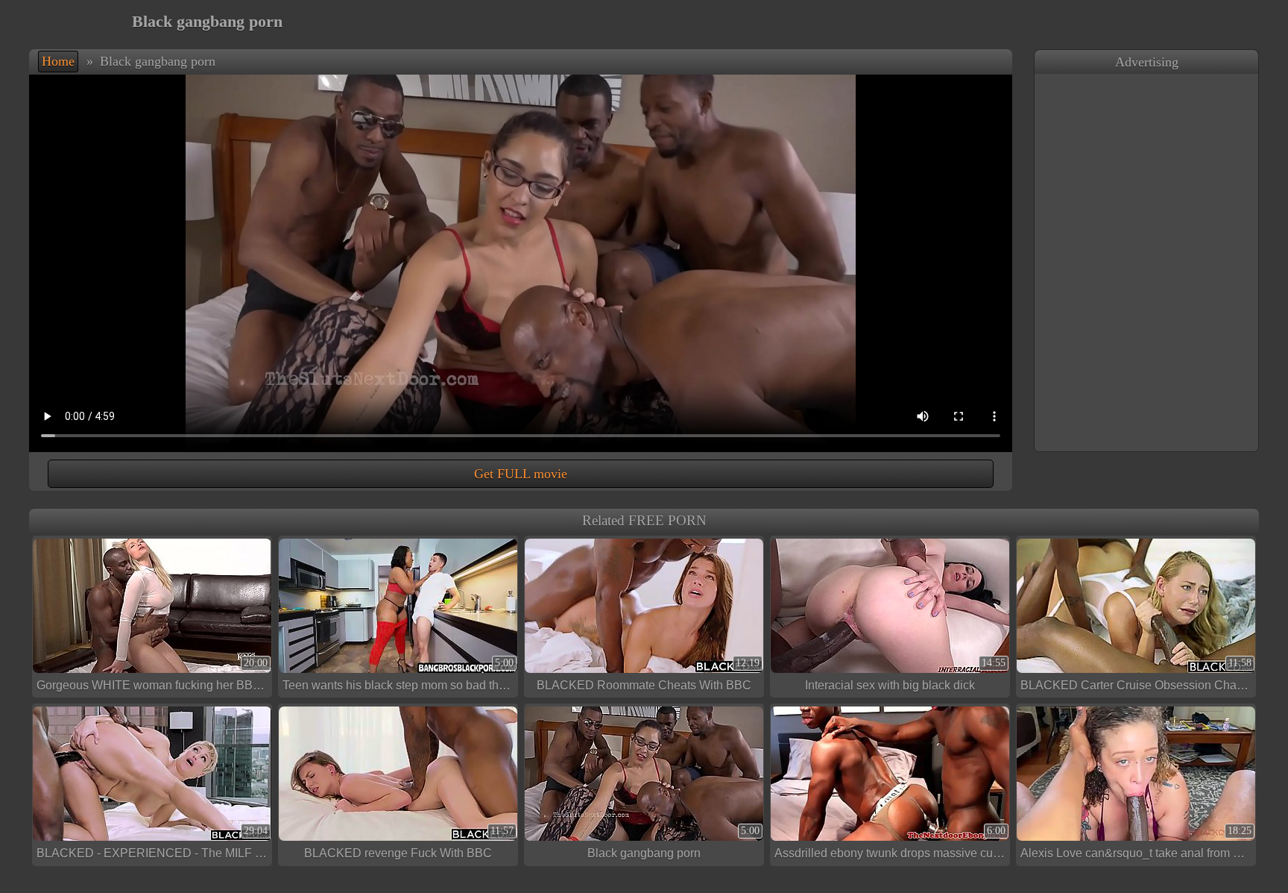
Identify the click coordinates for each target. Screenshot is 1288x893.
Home (58, 61)
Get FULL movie (520, 473)
